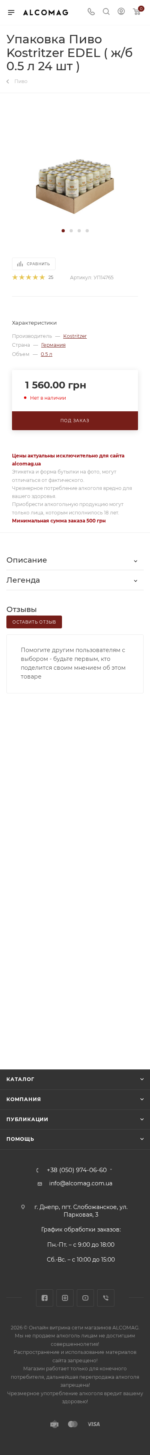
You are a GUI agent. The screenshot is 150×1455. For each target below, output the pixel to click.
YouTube (85, 1298)
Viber (105, 1298)
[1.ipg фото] (75, 165)
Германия (53, 345)
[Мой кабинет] (121, 12)
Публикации (27, 1119)
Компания (23, 1099)
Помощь (20, 1139)
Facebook (44, 1298)
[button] (63, 231)
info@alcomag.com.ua (80, 1183)
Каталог (20, 1079)
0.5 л (46, 354)
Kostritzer (75, 336)
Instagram (65, 1298)
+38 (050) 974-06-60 (77, 1170)
